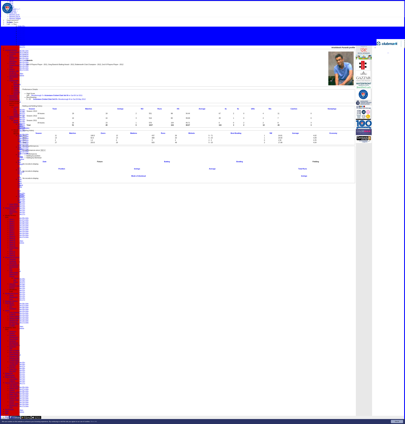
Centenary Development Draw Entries (13, 337)
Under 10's (21, 35)
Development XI (14, 9)
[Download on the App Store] (36, 418)
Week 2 (11, 221)
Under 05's (21, 26)
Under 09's (21, 33)
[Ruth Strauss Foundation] (364, 54)
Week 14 (12, 244)
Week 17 (12, 253)
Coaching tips (13, 80)
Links (7, 411)
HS (178, 109)
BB (236, 133)
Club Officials (9, 303)
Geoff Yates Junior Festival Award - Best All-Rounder (21, 186)
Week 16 (12, 251)
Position (61, 169)
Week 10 (12, 236)
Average (295, 133)
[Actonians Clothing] (363, 70)
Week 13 (12, 242)
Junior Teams (13, 22)
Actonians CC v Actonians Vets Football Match (14, 358)
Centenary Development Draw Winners (14, 343)
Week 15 (12, 246)
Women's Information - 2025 (13, 211)
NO (142, 109)
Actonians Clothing (11, 301)
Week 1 (11, 219)
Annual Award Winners (16, 132)
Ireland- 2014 (13, 388)
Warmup (16, 86)
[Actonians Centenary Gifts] (364, 128)
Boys (15, 24)
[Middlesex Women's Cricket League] (363, 119)
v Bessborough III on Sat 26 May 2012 (59, 99)
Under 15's (21, 45)
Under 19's (13, 13)
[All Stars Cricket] (364, 59)
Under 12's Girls (23, 62)
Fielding (16, 90)
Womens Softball (15, 18)
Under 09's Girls (23, 56)
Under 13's (21, 41)
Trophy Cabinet (14, 316)
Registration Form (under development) (13, 97)
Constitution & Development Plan (14, 267)
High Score (30, 93)
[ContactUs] (364, 142)
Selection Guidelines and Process (14, 286)
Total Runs (302, 169)
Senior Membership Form (13, 297)
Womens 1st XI (14, 14)
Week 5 (11, 227)
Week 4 (11, 225)
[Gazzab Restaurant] (363, 81)
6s (238, 109)
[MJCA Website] (364, 104)
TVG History (13, 384)
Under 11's (21, 37)
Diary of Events (14, 350)
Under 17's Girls (23, 70)
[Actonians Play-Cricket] (363, 99)
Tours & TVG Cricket (12, 383)
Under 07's (21, 30)
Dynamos (21, 75)
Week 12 (12, 240)
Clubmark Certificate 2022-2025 (13, 261)
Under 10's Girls (23, 58)
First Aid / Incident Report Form (14, 65)
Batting (167, 162)
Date (44, 162)
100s (253, 109)
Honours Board (14, 318)
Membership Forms (11, 293)
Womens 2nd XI (14, 16)
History (7, 310)
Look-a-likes (13, 379)
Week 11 (12, 238)
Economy (333, 133)
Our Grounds (9, 409)
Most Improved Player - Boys (21, 173)
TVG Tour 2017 (14, 386)
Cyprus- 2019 (13, 396)
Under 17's (21, 47)
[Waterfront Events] (364, 88)
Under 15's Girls (23, 68)
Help (6, 413)
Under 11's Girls (23, 60)
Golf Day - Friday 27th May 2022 (13, 369)
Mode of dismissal (138, 176)
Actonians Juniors (11, 50)
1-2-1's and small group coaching (17, 111)
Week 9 (11, 234)
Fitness (16, 88)
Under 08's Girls (23, 54)
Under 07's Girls (23, 52)
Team (54, 109)
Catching (16, 92)
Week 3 (11, 223)
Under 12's (21, 39)
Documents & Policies (12, 257)
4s (226, 109)
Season (32, 109)
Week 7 (11, 230)
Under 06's (21, 28)
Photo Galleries (10, 417)
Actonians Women (11, 208)
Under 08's (21, 32)
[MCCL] (364, 108)
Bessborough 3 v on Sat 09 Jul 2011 (56, 95)
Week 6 (11, 229)
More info (94, 421)
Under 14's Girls (23, 66)
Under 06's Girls (23, 51)
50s (270, 109)
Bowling (239, 162)
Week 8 (11, 232)
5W (271, 133)
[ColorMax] (364, 134)
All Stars (20, 73)
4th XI (11, 1)
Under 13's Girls (23, 64)
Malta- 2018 (13, 394)
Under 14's (21, 43)
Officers (11, 305)
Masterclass (13, 11)
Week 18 (12, 255)
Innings (137, 169)
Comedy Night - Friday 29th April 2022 (14, 363)
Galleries (12, 381)
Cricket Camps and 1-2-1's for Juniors (14, 103)
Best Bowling (31, 97)
